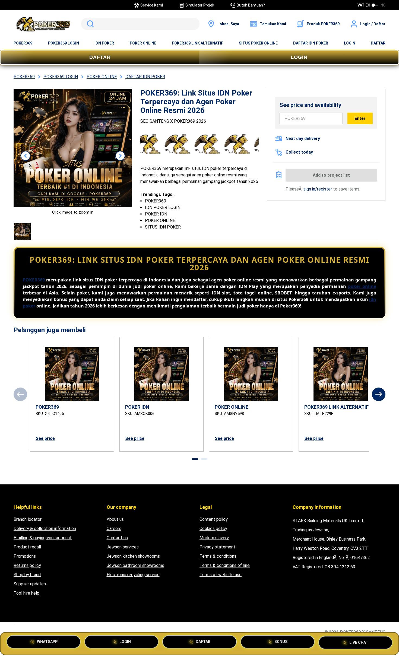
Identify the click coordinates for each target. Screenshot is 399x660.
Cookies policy (213, 528)
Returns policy (27, 565)
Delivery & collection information (45, 528)
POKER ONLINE (143, 43)
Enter (360, 118)
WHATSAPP (47, 643)
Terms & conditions (217, 556)
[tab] (195, 459)
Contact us (117, 537)
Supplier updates (30, 583)
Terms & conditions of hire (224, 565)
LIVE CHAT (358, 641)
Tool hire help (26, 593)
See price (45, 438)
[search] (140, 24)
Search (89, 24)
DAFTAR (378, 43)
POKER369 (23, 43)
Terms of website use (220, 574)
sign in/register (317, 189)
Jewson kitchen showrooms (133, 556)
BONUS (280, 643)
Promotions (25, 556)
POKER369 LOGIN (63, 43)
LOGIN (349, 43)
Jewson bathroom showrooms (135, 565)
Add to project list (331, 175)
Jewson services (123, 547)
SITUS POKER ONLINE (258, 43)
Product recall (27, 547)
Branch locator (28, 519)
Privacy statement (217, 547)
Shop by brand (27, 574)
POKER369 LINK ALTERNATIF (197, 43)
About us (115, 519)
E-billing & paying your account (43, 537)
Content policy (213, 519)
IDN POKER (104, 43)
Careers (114, 528)
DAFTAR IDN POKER (310, 43)
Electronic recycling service (133, 574)
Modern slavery (214, 537)
